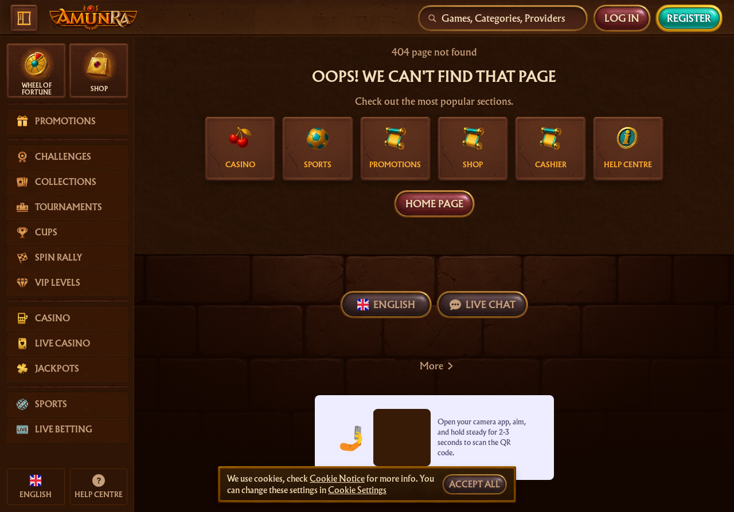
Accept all (474, 484)
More (431, 365)
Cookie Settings (357, 490)
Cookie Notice (337, 479)
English (394, 304)
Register (689, 18)
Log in (621, 18)
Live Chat (491, 304)
